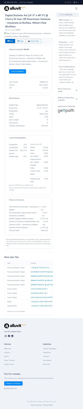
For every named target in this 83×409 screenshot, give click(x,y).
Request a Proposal (13, 383)
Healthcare (47, 353)
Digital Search (9, 364)
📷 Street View (33, 41)
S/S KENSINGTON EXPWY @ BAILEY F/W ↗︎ (44, 272)
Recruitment (47, 360)
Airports (7, 353)
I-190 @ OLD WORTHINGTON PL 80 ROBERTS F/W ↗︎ (48, 306)
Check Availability (17, 71)
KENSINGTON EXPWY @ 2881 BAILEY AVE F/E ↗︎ (46, 276)
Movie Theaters (9, 360)
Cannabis (46, 356)
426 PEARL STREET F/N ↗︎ (39, 293)
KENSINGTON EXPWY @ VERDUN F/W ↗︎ (44, 281)
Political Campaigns (50, 349)
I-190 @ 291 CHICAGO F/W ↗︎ (40, 268)
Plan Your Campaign (26, 2)
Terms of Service (36, 405)
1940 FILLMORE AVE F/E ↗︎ (39, 289)
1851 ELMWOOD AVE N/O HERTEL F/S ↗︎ (44, 297)
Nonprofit (46, 364)
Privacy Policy (48, 405)
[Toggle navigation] (76, 8)
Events (6, 356)
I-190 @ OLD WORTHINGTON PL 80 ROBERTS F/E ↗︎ (48, 302)
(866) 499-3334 (11, 2)
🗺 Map (10, 41)
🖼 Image (20, 41)
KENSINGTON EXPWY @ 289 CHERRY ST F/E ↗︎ (46, 285)
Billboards (7, 349)
